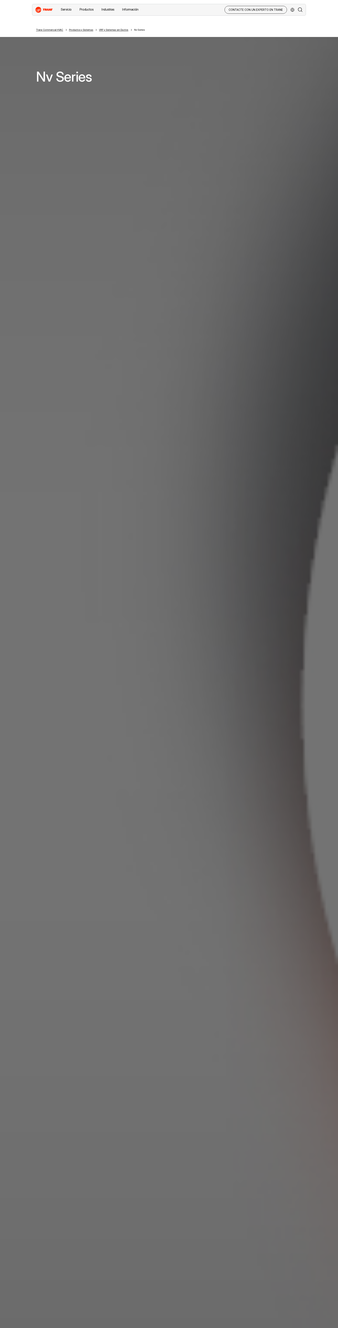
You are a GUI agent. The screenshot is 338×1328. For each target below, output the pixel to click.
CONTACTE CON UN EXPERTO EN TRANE (256, 9)
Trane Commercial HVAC (49, 29)
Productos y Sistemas (81, 29)
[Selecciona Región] (292, 9)
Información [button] (130, 9)
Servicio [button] (66, 9)
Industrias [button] (107, 9)
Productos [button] (86, 9)
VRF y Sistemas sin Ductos (113, 29)
